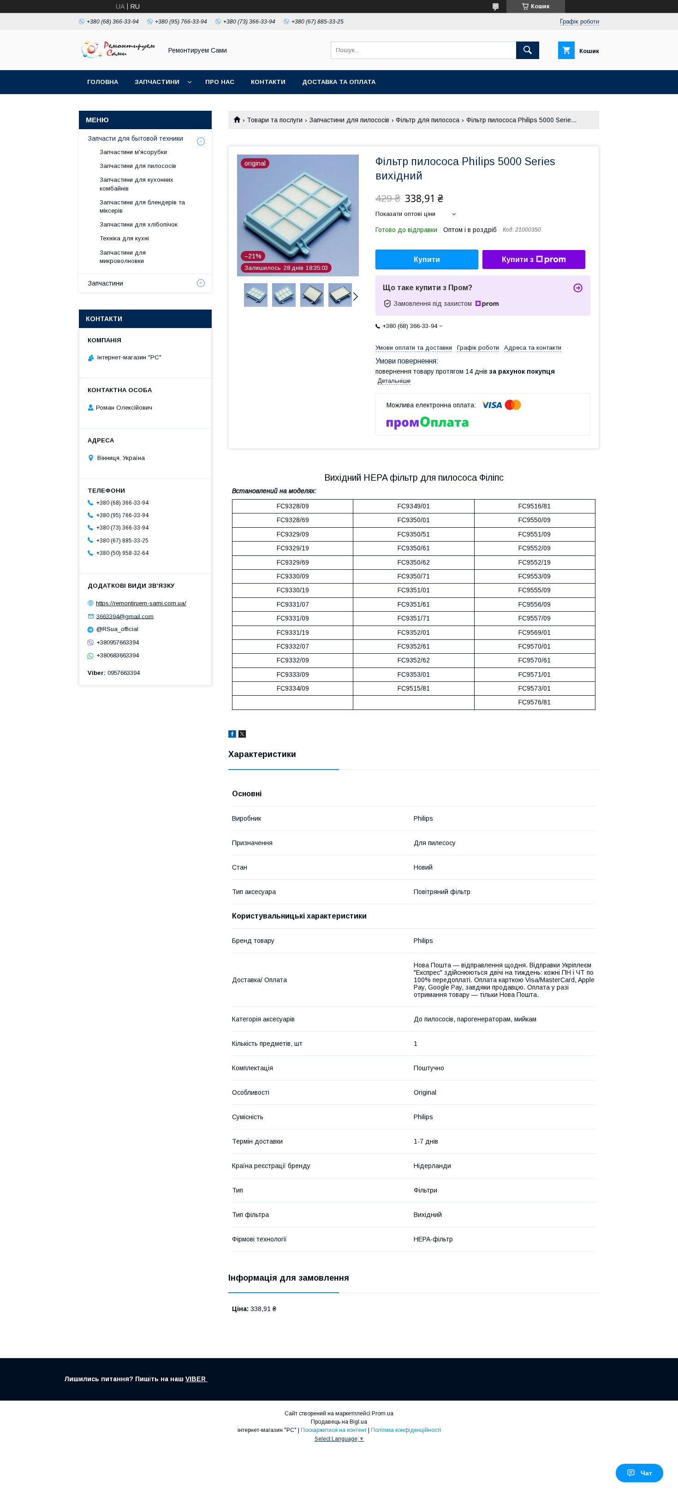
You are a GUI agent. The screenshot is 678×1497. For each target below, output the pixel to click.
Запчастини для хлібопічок (139, 224)
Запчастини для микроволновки (123, 256)
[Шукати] (527, 50)
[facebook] (232, 735)
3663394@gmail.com (125, 616)
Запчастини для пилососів (349, 120)
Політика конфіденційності (406, 1430)
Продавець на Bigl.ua (339, 1422)
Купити (427, 259)
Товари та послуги (275, 120)
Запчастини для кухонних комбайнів (136, 183)
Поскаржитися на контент (334, 1430)
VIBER (196, 1379)
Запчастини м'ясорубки (133, 152)
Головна (102, 81)
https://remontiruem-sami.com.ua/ (141, 603)
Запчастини (157, 81)
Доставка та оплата (338, 81)
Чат (646, 1473)
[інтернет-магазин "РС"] (118, 58)
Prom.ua (382, 1413)
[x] (242, 735)
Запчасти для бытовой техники (135, 138)
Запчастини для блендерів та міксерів (142, 206)
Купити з (518, 259)
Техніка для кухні (124, 238)
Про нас (219, 81)
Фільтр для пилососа (427, 120)
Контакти (268, 81)
